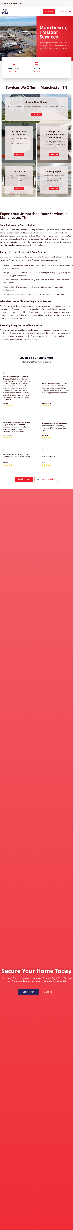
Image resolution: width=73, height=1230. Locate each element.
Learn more (36, 114)
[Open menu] (70, 11)
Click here (36, 72)
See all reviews (24, 479)
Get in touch (48, 11)
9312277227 (13, 71)
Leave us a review (47, 479)
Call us (63, 11)
